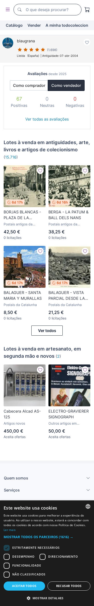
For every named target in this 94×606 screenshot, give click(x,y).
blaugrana (26, 40)
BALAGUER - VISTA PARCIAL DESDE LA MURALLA (66, 295)
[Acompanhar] (40, 170)
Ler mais (10, 530)
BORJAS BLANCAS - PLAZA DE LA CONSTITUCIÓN (22, 215)
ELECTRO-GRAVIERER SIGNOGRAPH (68, 414)
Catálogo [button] (14, 25)
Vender (34, 25)
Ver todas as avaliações (47, 119)
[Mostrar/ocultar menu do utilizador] (6, 10)
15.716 (10, 157)
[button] (47, 536)
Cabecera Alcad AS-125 (22, 414)
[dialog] (47, 553)
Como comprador (29, 85)
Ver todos (47, 330)
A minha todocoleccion (67, 25)
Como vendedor (66, 85)
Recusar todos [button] (69, 586)
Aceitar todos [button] (24, 586)
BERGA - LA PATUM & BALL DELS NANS (68, 215)
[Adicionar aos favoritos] (87, 42)
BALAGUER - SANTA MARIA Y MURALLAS (23, 295)
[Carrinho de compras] (87, 9)
